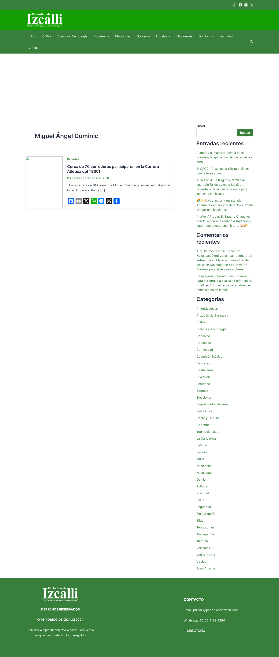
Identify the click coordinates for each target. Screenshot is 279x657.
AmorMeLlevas (207, 308)
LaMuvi (201, 445)
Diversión (203, 377)
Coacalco (203, 336)
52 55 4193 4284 (212, 620)
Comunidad (204, 349)
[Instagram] (246, 5)
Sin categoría (205, 514)
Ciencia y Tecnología (72, 36)
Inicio (32, 36)
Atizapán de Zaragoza (212, 315)
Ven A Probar (205, 555)
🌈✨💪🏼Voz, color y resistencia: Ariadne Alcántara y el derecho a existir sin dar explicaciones (224, 205)
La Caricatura (206, 438)
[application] (107, 36)
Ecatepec (203, 384)
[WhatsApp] (234, 5)
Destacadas (204, 370)
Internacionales (207, 432)
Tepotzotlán (205, 527)
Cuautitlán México (209, 356)
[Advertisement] (139, 82)
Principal (202, 493)
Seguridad (203, 507)
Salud (200, 500)
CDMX (46, 36)
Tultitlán (202, 541)
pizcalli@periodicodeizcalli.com (216, 610)
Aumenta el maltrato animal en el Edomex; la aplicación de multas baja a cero (224, 157)
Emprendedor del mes (212, 404)
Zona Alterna (205, 568)
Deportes (73, 159)
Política (201, 486)
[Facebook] (240, 5)
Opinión (204, 36)
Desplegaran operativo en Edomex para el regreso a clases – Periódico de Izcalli (224, 280)
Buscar (200, 125)
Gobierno (143, 36)
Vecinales (226, 36)
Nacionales (184, 36)
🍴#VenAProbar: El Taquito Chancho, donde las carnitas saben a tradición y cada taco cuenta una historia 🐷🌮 (223, 221)
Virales (33, 48)
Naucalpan (204, 473)
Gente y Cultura (207, 418)
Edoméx (99, 36)
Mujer (200, 459)
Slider (200, 520)
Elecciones (123, 36)
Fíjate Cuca (204, 411)
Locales (161, 36)
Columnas (203, 343)
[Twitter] (251, 5)
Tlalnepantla (205, 534)
